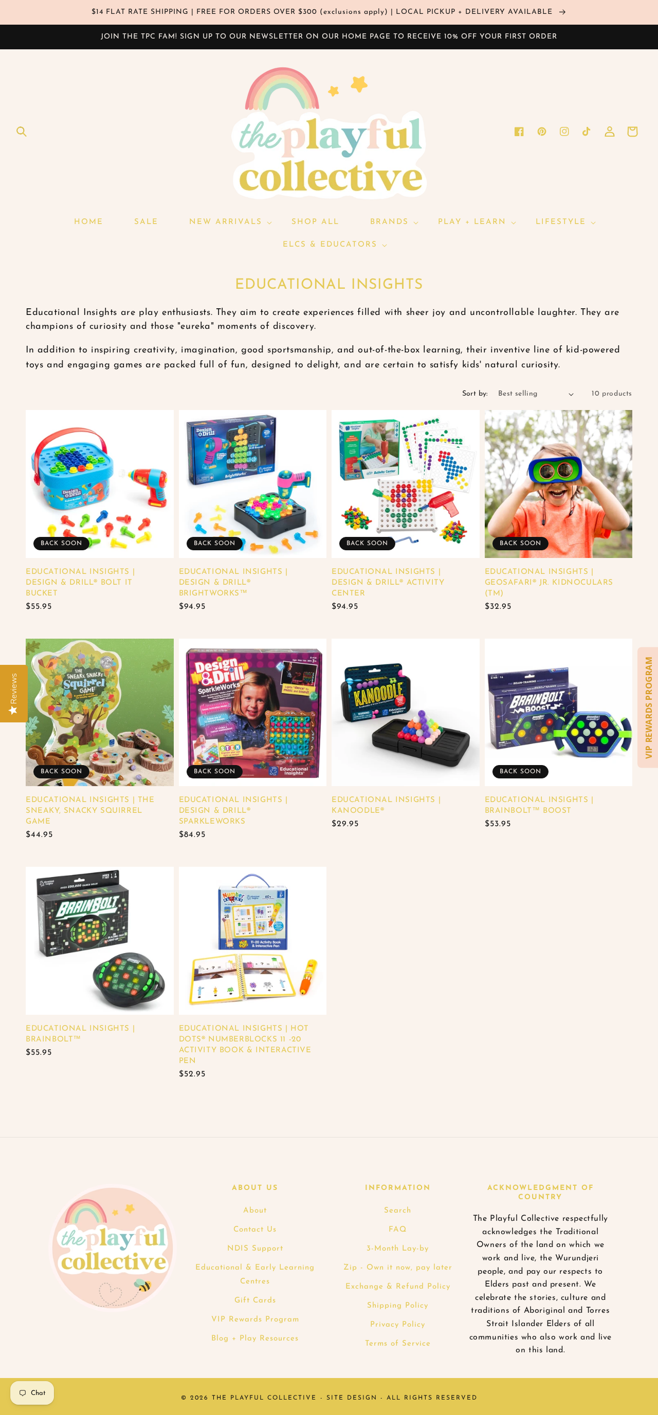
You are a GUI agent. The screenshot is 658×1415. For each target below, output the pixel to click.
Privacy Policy (397, 1325)
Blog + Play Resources (255, 1339)
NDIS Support (255, 1249)
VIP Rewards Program (255, 1320)
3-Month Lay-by (398, 1249)
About (255, 1211)
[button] (21, 131)
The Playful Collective (264, 1398)
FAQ (398, 1230)
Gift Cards (255, 1301)
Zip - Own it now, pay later (397, 1268)
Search (397, 1211)
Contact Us (255, 1230)
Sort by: (475, 394)
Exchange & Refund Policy (397, 1287)
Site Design (351, 1398)
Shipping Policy (397, 1306)
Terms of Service (398, 1344)
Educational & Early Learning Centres (255, 1275)
